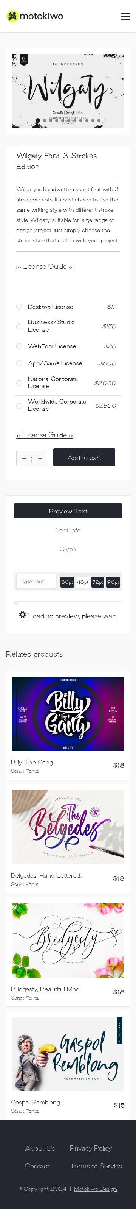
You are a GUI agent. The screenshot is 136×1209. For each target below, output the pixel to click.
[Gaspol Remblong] (68, 1054)
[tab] (68, 510)
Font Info (68, 530)
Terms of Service (96, 1165)
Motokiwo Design (95, 1188)
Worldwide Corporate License (57, 405)
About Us (40, 1147)
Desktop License (50, 306)
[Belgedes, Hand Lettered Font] (68, 827)
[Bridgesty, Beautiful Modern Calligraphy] (68, 940)
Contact (37, 1165)
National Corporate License (53, 382)
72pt (98, 582)
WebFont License (52, 345)
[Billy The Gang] (68, 714)
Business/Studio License (51, 325)
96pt (113, 582)
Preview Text (68, 511)
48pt (82, 582)
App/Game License (55, 363)
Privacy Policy (91, 1147)
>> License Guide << (44, 266)
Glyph (68, 548)
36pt (67, 582)
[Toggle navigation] (125, 16)
